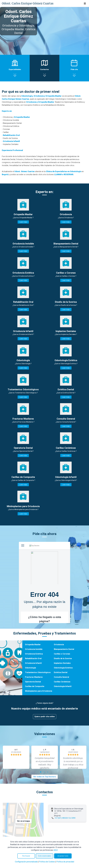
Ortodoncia (59, 644)
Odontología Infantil (62, 686)
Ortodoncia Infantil (11, 141)
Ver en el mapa (23, 821)
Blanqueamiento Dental (64, 649)
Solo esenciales (44, 856)
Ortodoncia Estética (34, 654)
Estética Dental (60, 672)
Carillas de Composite (34, 686)
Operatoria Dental (33, 682)
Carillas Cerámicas (62, 682)
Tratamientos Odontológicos (38, 672)
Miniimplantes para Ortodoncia (38, 691)
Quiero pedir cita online (44, 716)
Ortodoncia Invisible (33, 649)
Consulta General (61, 677)
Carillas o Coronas (62, 654)
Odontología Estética (63, 668)
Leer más (23, 222)
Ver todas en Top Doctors (44, 777)
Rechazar (26, 856)
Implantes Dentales (62, 663)
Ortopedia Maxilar (22, 117)
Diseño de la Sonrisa (63, 658)
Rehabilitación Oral (11, 135)
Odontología (30, 668)
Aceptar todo (62, 856)
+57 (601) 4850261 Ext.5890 (65, 818)
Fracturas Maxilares (34, 677)
